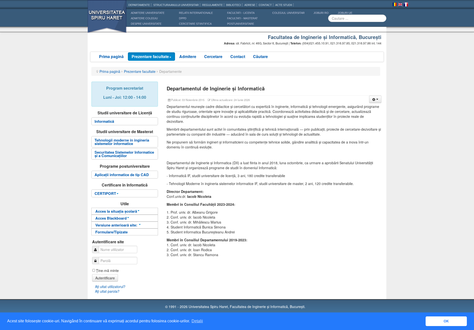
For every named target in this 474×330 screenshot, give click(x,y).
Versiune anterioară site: (116, 225)
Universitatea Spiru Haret (107, 19)
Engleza (400, 5)
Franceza (406, 5)
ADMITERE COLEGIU (144, 18)
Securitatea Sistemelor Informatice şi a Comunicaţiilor (124, 153)
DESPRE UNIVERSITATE (146, 23)
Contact (237, 56)
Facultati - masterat (242, 18)
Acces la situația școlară (116, 211)
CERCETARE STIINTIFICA (195, 23)
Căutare (260, 56)
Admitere (187, 56)
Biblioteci (233, 4)
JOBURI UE (345, 12)
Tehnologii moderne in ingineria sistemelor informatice (122, 141)
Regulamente (212, 4)
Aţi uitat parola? (107, 291)
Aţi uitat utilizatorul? (110, 286)
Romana (394, 5)
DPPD (182, 18)
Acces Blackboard (111, 218)
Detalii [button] (197, 321)
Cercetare (213, 56)
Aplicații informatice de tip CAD (122, 174)
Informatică (104, 121)
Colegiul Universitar (288, 12)
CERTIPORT (105, 193)
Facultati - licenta (241, 12)
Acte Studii (283, 4)
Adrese (249, 4)
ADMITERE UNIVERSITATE (147, 12)
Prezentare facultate (150, 56)
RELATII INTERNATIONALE (196, 12)
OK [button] (446, 321)
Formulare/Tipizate (111, 232)
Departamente (139, 4)
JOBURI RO (321, 12)
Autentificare (105, 277)
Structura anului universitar (176, 4)
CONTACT (265, 4)
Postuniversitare (240, 23)
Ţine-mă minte (107, 270)
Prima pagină (111, 56)
